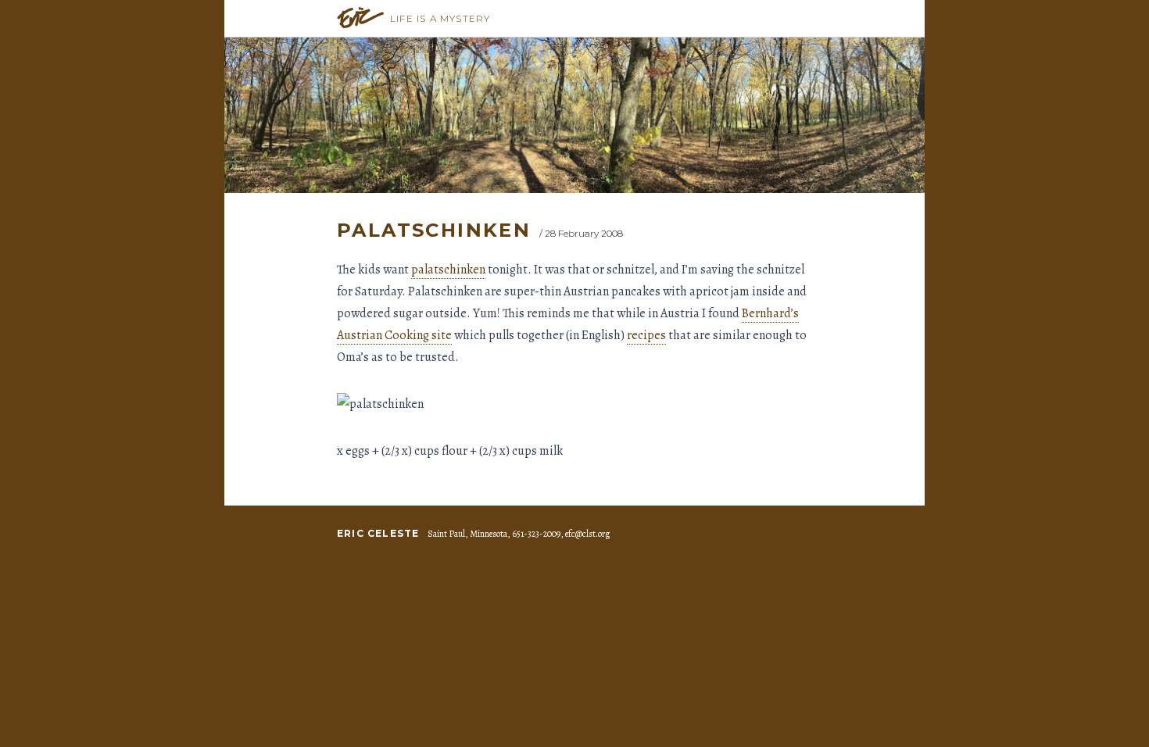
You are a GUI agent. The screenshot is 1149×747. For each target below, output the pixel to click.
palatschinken (448, 269)
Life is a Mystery (440, 18)
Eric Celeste (378, 533)
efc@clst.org (587, 533)
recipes (646, 335)
